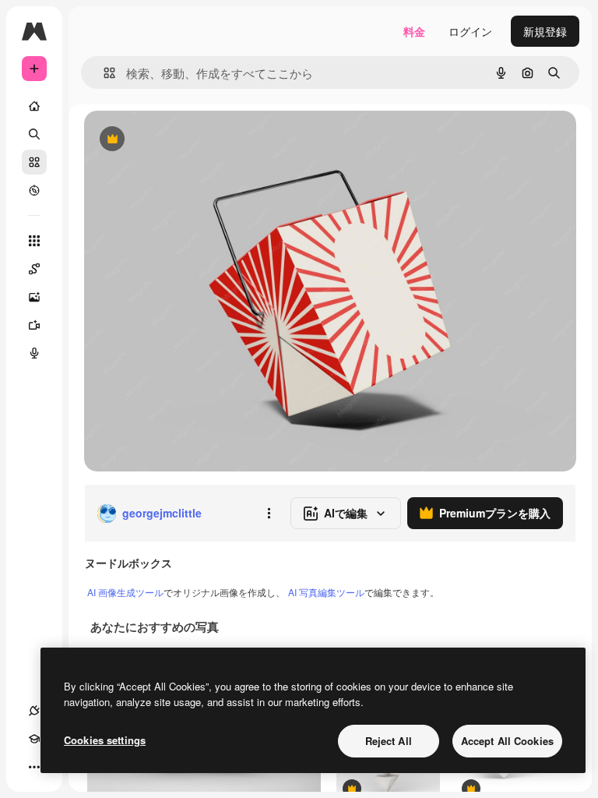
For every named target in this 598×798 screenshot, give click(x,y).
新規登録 (545, 31)
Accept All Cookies (507, 740)
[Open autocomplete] (103, 73)
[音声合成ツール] (34, 353)
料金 (414, 31)
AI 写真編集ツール (326, 591)
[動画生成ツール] (34, 324)
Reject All (388, 740)
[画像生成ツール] (34, 296)
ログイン (470, 31)
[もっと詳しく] (34, 190)
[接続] (34, 710)
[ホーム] (34, 106)
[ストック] (34, 162)
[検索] (34, 134)
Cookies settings (105, 740)
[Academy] (34, 738)
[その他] (34, 766)
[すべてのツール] (34, 240)
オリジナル (191, 140)
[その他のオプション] (268, 513)
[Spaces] (34, 268)
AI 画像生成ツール (125, 591)
